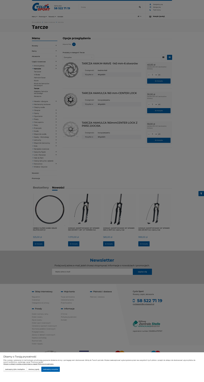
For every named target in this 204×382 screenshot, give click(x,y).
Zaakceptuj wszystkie (50, 369)
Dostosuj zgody (33, 369)
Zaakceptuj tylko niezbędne (15, 369)
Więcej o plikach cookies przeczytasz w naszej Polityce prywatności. (28, 364)
